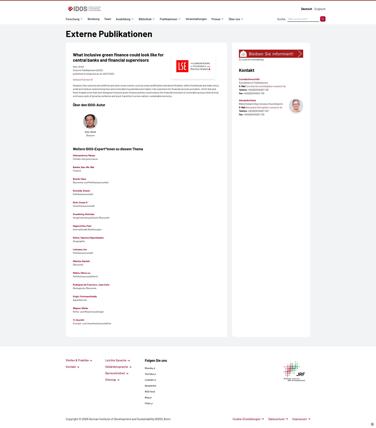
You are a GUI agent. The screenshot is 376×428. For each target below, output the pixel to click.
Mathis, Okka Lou (81, 272)
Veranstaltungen (196, 19)
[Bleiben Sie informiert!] (271, 54)
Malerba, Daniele (81, 261)
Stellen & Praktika (77, 360)
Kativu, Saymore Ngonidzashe (88, 237)
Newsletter (150, 385)
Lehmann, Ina (80, 249)
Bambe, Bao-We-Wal (83, 167)
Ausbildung (123, 19)
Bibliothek (145, 19)
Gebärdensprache (117, 366)
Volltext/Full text (81, 79)
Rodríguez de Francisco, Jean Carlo (91, 284)
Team (107, 19)
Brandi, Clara (79, 178)
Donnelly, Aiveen (81, 190)
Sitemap (111, 379)
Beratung (93, 19)
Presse (216, 19)
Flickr (148, 403)
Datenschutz (276, 419)
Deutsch (306, 9)
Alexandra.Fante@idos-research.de (264, 107)
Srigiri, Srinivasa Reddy (85, 296)
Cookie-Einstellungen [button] (246, 419)
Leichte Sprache (116, 360)
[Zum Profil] (296, 106)
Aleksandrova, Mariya (84, 155)
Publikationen (168, 19)
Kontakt (71, 366)
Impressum (299, 419)
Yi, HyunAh (78, 319)
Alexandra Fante (247, 100)
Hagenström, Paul (82, 225)
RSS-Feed (150, 391)
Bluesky (149, 368)
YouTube (149, 373)
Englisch (319, 9)
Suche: (281, 19)
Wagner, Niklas (80, 308)
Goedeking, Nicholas (83, 214)
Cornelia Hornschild (249, 79)
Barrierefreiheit (115, 373)
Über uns (234, 19)
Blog (147, 397)
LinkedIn (149, 379)
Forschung (72, 19)
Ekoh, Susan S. (80, 202)
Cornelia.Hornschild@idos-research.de (266, 86)
